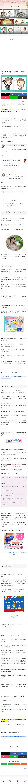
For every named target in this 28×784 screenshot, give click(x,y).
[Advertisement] (14, 54)
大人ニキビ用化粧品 (10, 205)
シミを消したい (9, 206)
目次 (12, 200)
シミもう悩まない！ (14, 616)
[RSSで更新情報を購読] (20, 764)
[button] (22, 97)
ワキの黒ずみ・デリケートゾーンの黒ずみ (14, 203)
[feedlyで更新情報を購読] (7, 764)
